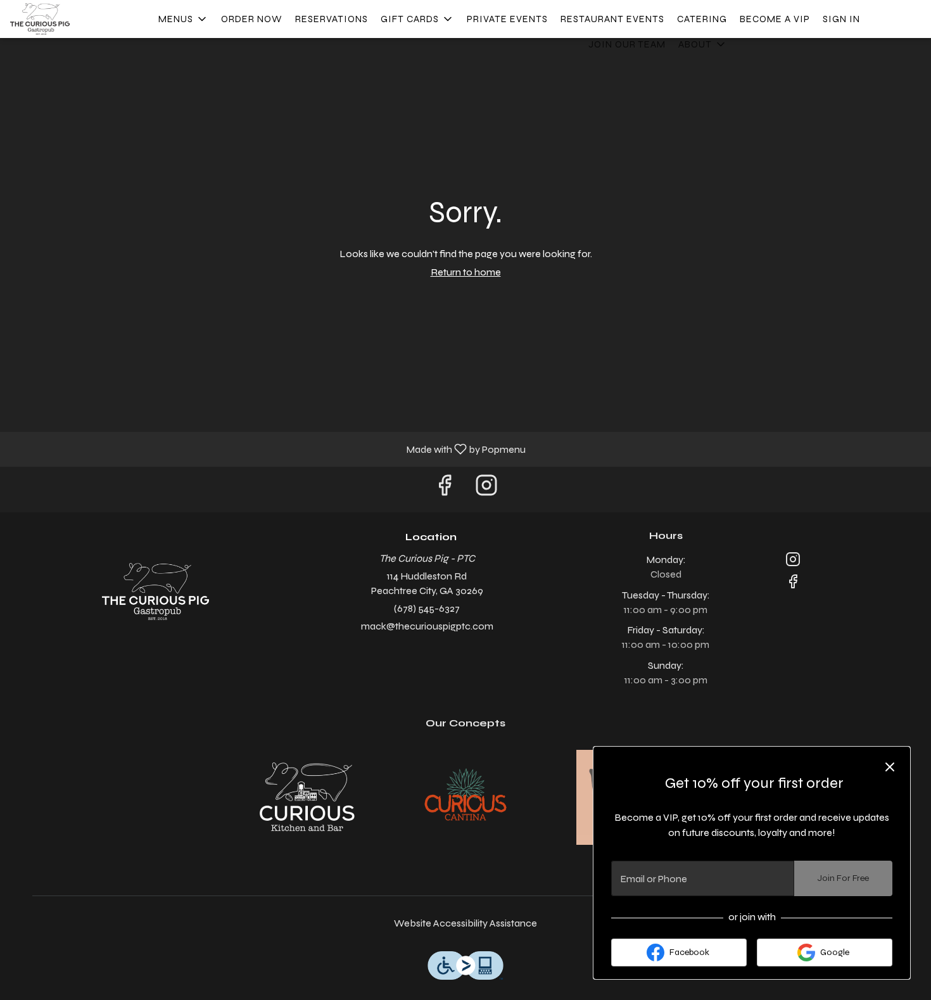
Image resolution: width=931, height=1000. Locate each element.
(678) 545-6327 (427, 608)
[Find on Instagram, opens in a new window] (486, 489)
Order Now (251, 19)
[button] (183, 19)
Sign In (841, 19)
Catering (702, 19)
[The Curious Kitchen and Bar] (307, 796)
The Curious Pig (155, 591)
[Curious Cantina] (465, 796)
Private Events (507, 19)
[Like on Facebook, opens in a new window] (444, 489)
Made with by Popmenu (268, 448)
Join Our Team (627, 44)
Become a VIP (775, 19)
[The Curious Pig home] (67, 19)
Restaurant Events (612, 19)
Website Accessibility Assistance (465, 923)
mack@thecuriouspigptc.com (427, 626)
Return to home (466, 272)
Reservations (331, 19)
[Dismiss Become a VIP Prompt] (890, 767)
